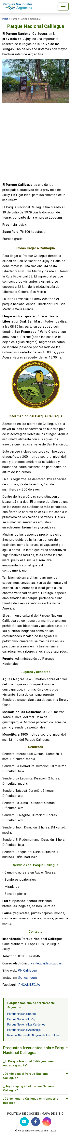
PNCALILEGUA (29, 985)
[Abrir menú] (63, 6)
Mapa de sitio (53, 1113)
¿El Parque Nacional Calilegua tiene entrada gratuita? (28, 1063)
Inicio (5, 18)
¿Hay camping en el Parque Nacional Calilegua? (29, 1088)
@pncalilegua (27, 977)
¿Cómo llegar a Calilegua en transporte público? (30, 1101)
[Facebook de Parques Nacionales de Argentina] (35, 1121)
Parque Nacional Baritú (21, 1013)
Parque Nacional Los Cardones (26, 1024)
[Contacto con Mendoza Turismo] (24, 1121)
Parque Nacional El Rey (21, 1019)
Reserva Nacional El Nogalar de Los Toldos (33, 1035)
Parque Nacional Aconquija (24, 1029)
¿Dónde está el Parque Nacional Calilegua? (26, 1076)
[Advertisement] (35, 142)
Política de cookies (23, 1113)
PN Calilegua (27, 970)
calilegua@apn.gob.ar (46, 963)
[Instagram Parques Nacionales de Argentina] (46, 1121)
